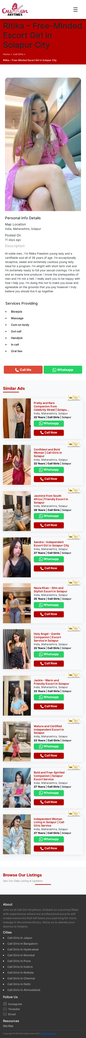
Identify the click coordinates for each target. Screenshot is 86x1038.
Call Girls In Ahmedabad (23, 990)
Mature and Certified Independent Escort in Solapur (49, 730)
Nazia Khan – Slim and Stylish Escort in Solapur (50, 589)
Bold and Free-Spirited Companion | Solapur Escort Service (49, 776)
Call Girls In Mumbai (21, 955)
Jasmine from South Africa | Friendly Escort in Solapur (51, 499)
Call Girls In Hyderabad (23, 949)
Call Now (50, 432)
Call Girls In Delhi (19, 984)
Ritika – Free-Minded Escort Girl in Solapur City (30, 60)
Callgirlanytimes (48, 1033)
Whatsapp (51, 423)
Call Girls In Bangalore (22, 943)
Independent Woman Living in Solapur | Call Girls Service (49, 822)
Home (6, 54)
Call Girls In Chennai (21, 978)
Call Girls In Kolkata (20, 972)
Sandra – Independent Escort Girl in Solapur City (51, 543)
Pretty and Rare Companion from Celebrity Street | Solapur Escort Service (51, 406)
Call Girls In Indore (20, 966)
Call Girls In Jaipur (19, 937)
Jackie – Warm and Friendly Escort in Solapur (51, 682)
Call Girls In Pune (19, 961)
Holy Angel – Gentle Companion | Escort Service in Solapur (47, 637)
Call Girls (18, 54)
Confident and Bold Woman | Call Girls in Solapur (48, 453)
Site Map (8, 1025)
